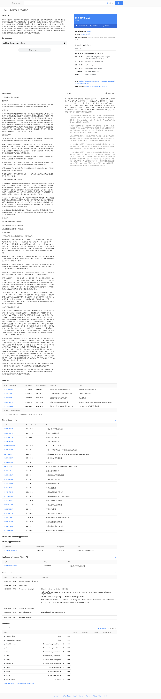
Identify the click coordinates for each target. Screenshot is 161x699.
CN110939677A (9, 398)
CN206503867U (8, 509)
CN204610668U (8, 458)
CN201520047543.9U (10, 550)
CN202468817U (8, 433)
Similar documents (101, 81)
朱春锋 (83, 34)
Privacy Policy (97, 696)
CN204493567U (8, 429)
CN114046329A (9, 406)
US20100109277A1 (10, 446)
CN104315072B (8, 450)
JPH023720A (8, 466)
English (89, 31)
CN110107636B (8, 492)
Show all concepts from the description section (19, 683)
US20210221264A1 (10, 402)
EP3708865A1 (8, 454)
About (56, 696)
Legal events (90, 81)
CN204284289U (8, 483)
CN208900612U (8, 513)
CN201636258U (8, 441)
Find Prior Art (96, 26)
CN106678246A (8, 488)
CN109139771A (8, 500)
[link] (9, 636)
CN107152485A (9, 393)
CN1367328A (8, 517)
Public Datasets (78, 696)
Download (102, 628)
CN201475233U (8, 462)
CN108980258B (8, 479)
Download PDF (83, 26)
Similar (107, 26)
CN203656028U (8, 475)
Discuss (104, 86)
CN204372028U (8, 522)
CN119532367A (8, 496)
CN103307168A (8, 471)
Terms (88, 696)
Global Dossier (96, 86)
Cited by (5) (82, 81)
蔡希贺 (88, 34)
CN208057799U (8, 505)
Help (105, 696)
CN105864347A (9, 389)
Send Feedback (66, 696)
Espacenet (87, 86)
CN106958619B (8, 437)
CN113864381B (8, 530)
